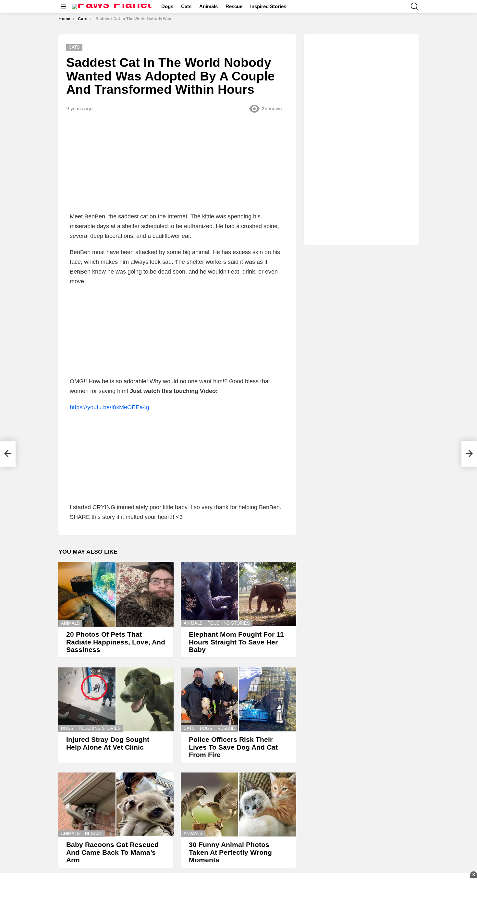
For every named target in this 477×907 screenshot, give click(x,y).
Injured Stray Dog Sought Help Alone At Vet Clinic (107, 743)
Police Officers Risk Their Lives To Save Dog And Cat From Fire (233, 747)
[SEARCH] (415, 6)
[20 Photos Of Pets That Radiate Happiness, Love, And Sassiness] (116, 594)
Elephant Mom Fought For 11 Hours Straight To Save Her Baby (236, 642)
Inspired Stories (268, 6)
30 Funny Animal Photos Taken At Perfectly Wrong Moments (230, 852)
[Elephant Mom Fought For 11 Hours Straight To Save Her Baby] (238, 594)
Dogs (167, 6)
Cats (186, 6)
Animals (208, 6)
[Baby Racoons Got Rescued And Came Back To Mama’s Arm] (116, 804)
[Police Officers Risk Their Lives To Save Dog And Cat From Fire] (238, 699)
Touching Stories (229, 623)
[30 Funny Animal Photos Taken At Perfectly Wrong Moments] (238, 804)
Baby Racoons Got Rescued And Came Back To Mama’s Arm (112, 852)
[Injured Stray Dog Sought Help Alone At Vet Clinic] (116, 699)
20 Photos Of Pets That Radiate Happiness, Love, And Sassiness (115, 642)
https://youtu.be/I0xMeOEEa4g (109, 407)
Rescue (234, 6)
